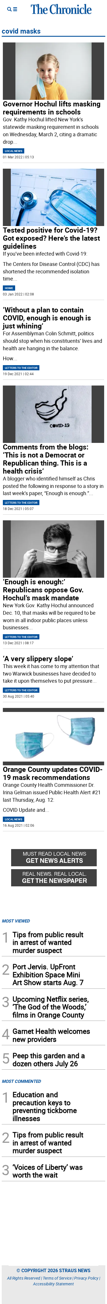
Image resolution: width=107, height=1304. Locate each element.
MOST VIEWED (16, 921)
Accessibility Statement (53, 1284)
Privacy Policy (86, 1278)
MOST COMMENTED (21, 1081)
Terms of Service (57, 1278)
